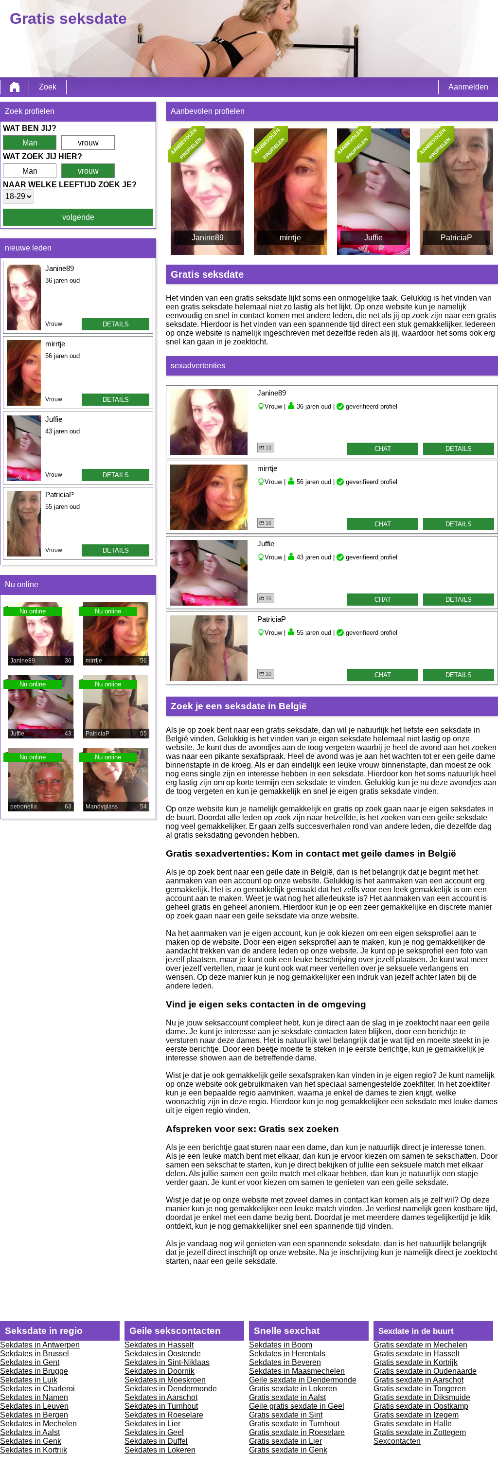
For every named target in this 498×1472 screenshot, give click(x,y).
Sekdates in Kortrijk (33, 1450)
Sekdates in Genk (30, 1441)
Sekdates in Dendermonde (170, 1388)
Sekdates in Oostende (162, 1353)
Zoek (47, 87)
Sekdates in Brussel (34, 1353)
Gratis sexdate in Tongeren (420, 1388)
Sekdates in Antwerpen (40, 1345)
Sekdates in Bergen (34, 1415)
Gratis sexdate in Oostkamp (421, 1406)
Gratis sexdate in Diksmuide (422, 1397)
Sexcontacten (397, 1441)
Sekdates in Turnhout (161, 1406)
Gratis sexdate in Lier (285, 1441)
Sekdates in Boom (280, 1345)
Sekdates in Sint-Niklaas (167, 1362)
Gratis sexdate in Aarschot (418, 1380)
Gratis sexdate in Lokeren (293, 1388)
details (116, 324)
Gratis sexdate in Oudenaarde (425, 1371)
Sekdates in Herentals (287, 1353)
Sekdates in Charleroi (37, 1388)
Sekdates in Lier (152, 1423)
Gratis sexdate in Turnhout (294, 1423)
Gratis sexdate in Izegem (416, 1415)
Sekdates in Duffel (156, 1441)
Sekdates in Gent (29, 1362)
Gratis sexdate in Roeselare (297, 1432)
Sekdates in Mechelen (38, 1423)
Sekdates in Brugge (34, 1371)
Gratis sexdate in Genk (288, 1450)
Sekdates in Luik (28, 1380)
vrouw (88, 143)
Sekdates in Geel (154, 1432)
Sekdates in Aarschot (160, 1397)
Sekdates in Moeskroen (165, 1380)
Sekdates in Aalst (30, 1432)
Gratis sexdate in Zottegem (420, 1432)
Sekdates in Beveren (285, 1362)
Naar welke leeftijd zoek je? (70, 184)
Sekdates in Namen (34, 1397)
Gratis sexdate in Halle (413, 1423)
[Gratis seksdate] (14, 87)
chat (382, 448)
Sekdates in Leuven (34, 1406)
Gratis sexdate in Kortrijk (416, 1362)
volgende (78, 217)
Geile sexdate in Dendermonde (302, 1380)
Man (29, 143)
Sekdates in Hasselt (159, 1345)
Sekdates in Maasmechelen (297, 1371)
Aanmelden (468, 87)
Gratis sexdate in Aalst (287, 1397)
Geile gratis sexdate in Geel (296, 1406)
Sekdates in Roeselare (163, 1415)
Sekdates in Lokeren (160, 1450)
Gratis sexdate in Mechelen (420, 1345)
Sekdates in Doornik (159, 1371)
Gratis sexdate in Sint (285, 1415)
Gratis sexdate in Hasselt (417, 1353)
